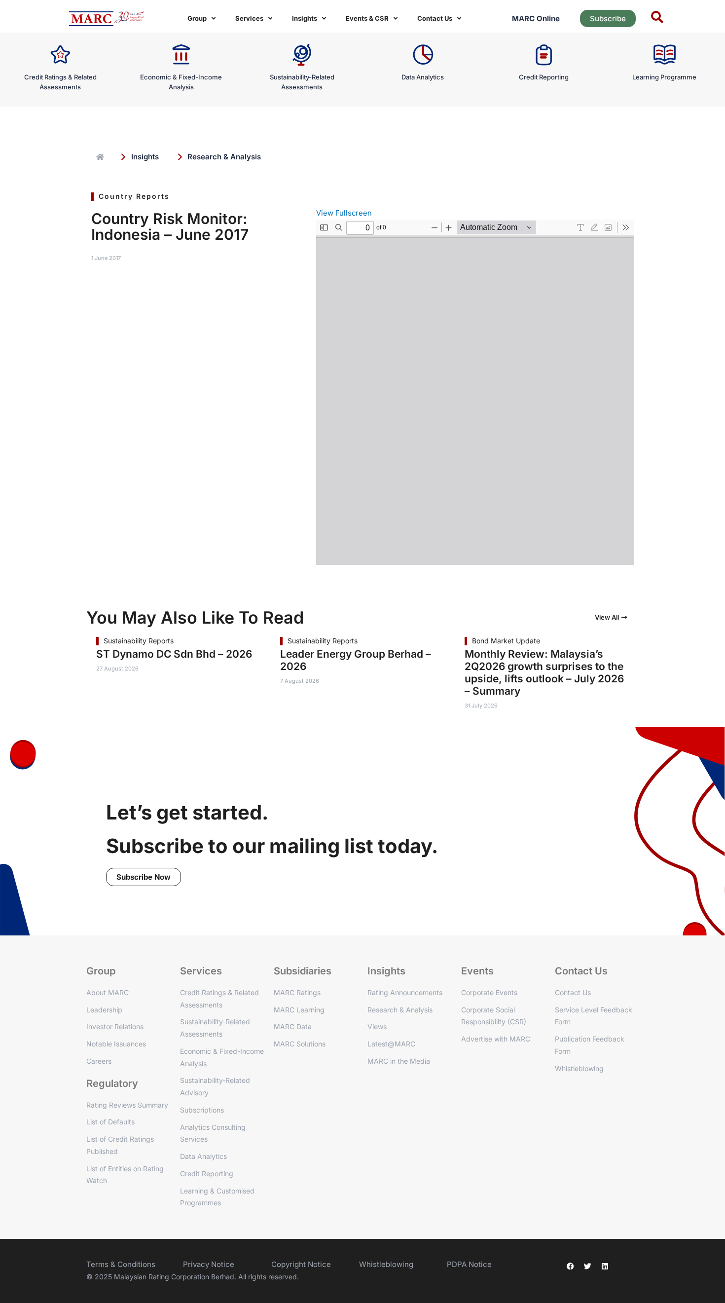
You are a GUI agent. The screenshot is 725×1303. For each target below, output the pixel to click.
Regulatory (112, 1083)
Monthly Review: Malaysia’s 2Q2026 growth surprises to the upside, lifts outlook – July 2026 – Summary (544, 672)
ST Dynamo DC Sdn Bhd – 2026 (174, 654)
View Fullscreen (344, 213)
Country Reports (134, 196)
